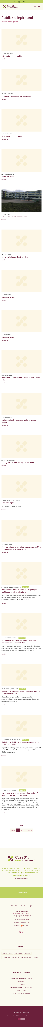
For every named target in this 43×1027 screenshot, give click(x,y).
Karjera (27, 953)
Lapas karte (22, 893)
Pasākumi (6, 957)
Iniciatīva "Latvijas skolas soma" (21, 979)
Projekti (15, 957)
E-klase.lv (21, 984)
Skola (3, 22)
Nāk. (29, 830)
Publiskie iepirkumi (12, 22)
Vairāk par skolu (21, 879)
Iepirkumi (26, 587)
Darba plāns (7, 953)
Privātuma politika (21, 990)
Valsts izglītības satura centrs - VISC (21, 987)
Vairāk (4, 59)
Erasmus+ (21, 982)
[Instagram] (20, 932)
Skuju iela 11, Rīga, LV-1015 (21, 913)
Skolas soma (26, 957)
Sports (36, 957)
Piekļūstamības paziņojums (21, 993)
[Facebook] (22, 932)
